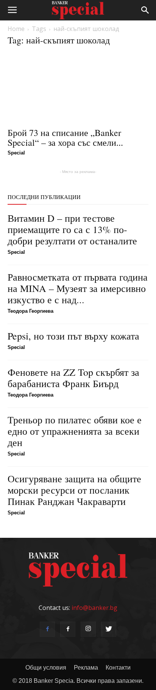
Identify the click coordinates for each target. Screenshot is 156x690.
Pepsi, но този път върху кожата (73, 335)
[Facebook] (47, 629)
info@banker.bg (94, 608)
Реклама (86, 667)
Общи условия (45, 667)
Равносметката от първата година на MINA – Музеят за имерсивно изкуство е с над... (78, 288)
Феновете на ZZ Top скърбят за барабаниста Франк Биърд (73, 378)
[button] (145, 10)
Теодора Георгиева (30, 311)
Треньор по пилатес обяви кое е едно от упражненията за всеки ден (75, 431)
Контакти (118, 667)
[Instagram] (88, 629)
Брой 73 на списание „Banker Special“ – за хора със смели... (65, 137)
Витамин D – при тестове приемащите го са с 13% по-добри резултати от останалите (72, 229)
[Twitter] (108, 629)
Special (16, 153)
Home (16, 29)
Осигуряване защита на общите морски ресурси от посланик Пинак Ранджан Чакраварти (74, 490)
